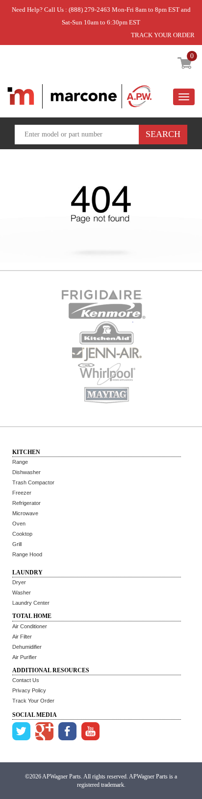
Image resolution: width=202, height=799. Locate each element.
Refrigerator (26, 503)
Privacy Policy (29, 690)
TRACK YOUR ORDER (163, 35)
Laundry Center (31, 603)
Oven (18, 523)
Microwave (25, 513)
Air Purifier (24, 657)
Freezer (21, 493)
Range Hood (27, 554)
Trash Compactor (33, 482)
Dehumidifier (27, 647)
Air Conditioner (29, 626)
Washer (21, 592)
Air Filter (22, 636)
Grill (17, 544)
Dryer (19, 582)
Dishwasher (26, 472)
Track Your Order (33, 701)
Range (20, 462)
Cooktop (22, 534)
